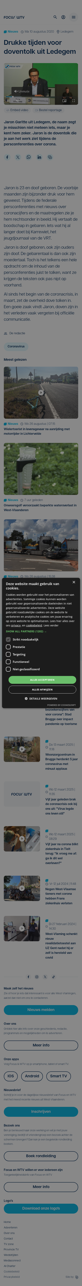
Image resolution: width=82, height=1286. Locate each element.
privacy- (16, 625)
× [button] (73, 582)
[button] (41, 631)
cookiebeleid (34, 625)
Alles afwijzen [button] (42, 689)
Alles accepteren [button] (42, 679)
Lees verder (51, 625)
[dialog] (41, 643)
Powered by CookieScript (61, 705)
